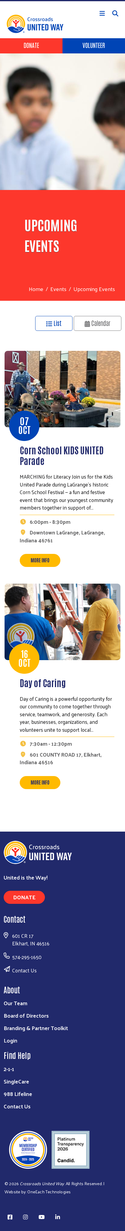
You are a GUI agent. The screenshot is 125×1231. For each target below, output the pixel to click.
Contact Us (24, 970)
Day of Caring (43, 682)
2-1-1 (9, 1068)
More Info (40, 560)
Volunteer (94, 45)
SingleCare (16, 1081)
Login (10, 1040)
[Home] (62, 0)
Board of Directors (26, 1015)
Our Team (15, 1003)
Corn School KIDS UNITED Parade (62, 455)
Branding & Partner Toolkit (36, 1028)
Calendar (100, 323)
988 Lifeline (18, 1093)
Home (36, 289)
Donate (31, 45)
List (57, 323)
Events (58, 289)
